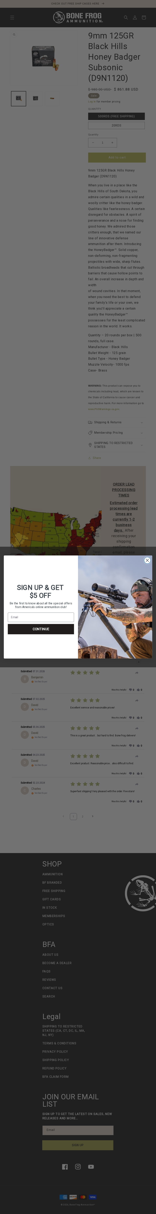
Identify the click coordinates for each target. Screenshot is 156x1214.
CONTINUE (41, 629)
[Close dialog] (147, 560)
